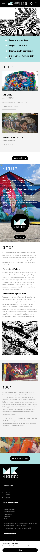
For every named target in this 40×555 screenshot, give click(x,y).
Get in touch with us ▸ (20, 458)
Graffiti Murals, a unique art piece (15, 525)
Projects (7, 516)
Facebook (7, 494)
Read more (31, 546)
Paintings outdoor (10, 509)
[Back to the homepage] (17, 3)
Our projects (8, 209)
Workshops (8, 514)
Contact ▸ (20, 237)
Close (20, 550)
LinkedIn (7, 492)
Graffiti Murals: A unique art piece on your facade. (20, 523)
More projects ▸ (20, 158)
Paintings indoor (9, 512)
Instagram (7, 497)
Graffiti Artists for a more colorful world (17, 528)
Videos (6, 519)
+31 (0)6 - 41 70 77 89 (13, 540)
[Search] (36, 3)
